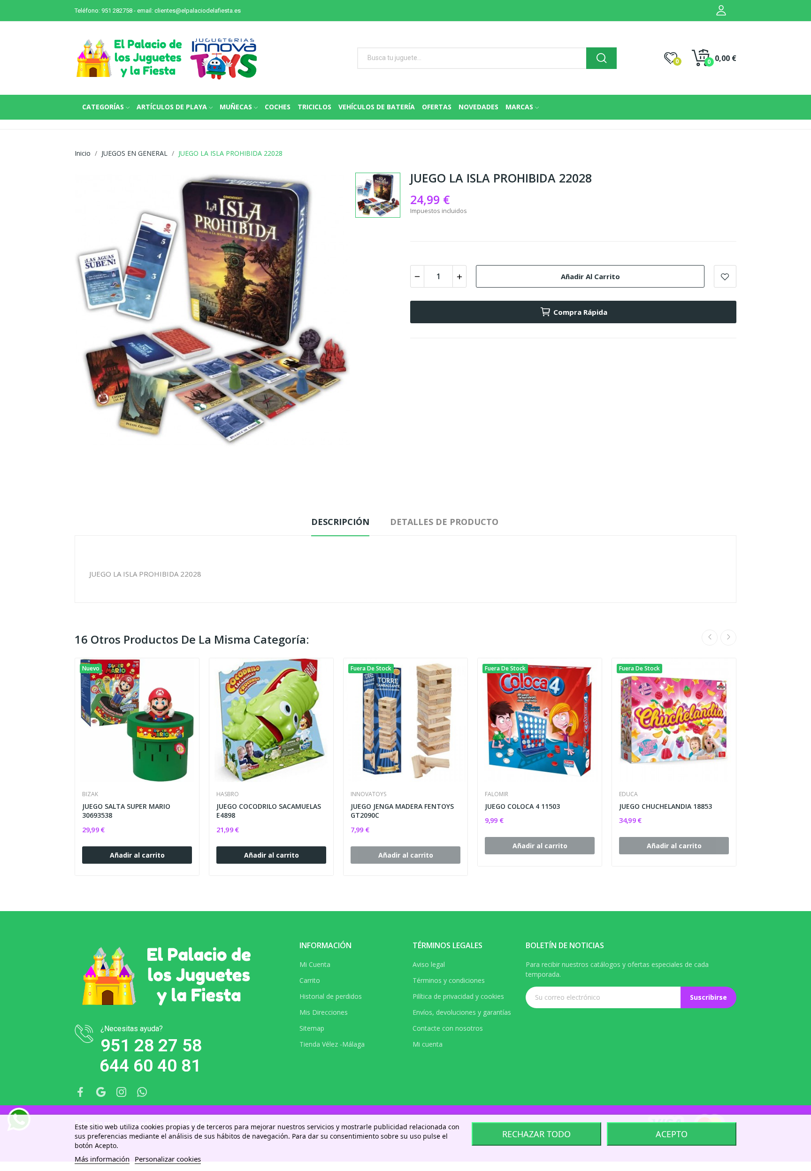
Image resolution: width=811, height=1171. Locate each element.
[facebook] (80, 1092)
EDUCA (628, 794)
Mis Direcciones (323, 1012)
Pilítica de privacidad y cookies (458, 996)
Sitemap (311, 1028)
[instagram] (121, 1092)
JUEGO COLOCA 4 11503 (522, 806)
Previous (710, 638)
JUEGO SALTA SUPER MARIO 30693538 (126, 811)
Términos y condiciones (449, 980)
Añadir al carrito (590, 276)
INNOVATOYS (368, 794)
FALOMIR (496, 794)
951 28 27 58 (151, 1045)
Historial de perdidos (330, 996)
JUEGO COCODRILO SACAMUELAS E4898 (268, 811)
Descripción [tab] (340, 521)
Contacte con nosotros (448, 1028)
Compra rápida (580, 312)
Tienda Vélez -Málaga (332, 1044)
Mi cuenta (428, 1044)
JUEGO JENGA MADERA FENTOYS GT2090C (402, 811)
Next (728, 638)
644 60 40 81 (150, 1066)
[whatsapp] (142, 1092)
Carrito (309, 980)
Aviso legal (429, 964)
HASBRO (227, 794)
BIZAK (90, 794)
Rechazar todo (536, 1134)
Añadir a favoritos (725, 276)
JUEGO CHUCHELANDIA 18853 (665, 806)
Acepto (672, 1134)
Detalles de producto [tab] (444, 521)
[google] (101, 1092)
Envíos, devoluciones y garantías (462, 1012)
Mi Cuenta (314, 964)
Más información (102, 1158)
